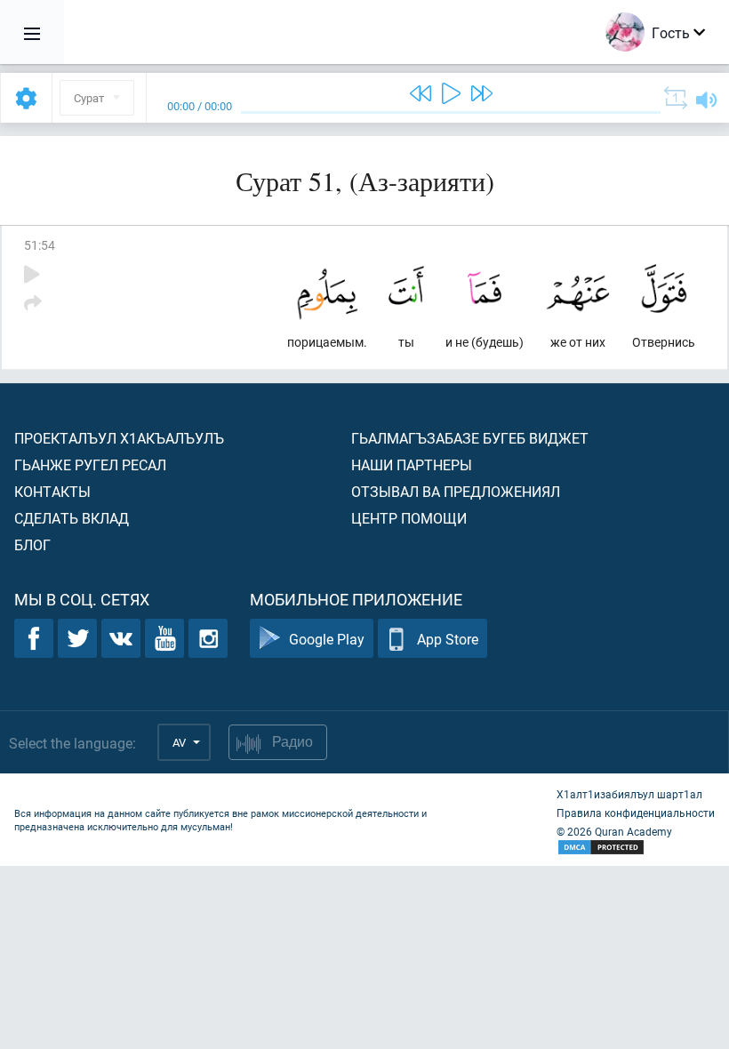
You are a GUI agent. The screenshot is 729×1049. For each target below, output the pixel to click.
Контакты (52, 491)
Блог (32, 544)
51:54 (39, 244)
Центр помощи (409, 517)
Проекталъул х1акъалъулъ (119, 437)
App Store (447, 638)
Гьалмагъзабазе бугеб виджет (470, 437)
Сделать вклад (71, 517)
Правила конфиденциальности (636, 812)
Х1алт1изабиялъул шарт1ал (629, 794)
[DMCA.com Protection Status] (636, 847)
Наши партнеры (411, 464)
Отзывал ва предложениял (455, 491)
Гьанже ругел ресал (90, 464)
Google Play (326, 638)
